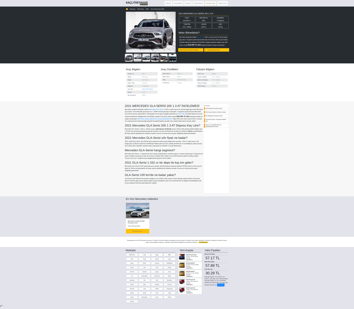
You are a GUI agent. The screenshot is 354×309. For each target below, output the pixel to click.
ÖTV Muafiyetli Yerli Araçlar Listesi (213, 115)
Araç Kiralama (178, 3)
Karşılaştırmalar (210, 3)
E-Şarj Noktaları (198, 3)
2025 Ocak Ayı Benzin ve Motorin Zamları (215, 112)
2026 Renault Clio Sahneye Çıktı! (213, 108)
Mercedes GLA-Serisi (156, 109)
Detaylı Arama (222, 3)
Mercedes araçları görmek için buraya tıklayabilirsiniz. (155, 119)
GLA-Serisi (200, 37)
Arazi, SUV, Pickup (147, 89)
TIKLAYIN (181, 114)
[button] (128, 58)
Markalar (168, 3)
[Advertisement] (216, 162)
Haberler (187, 3)
